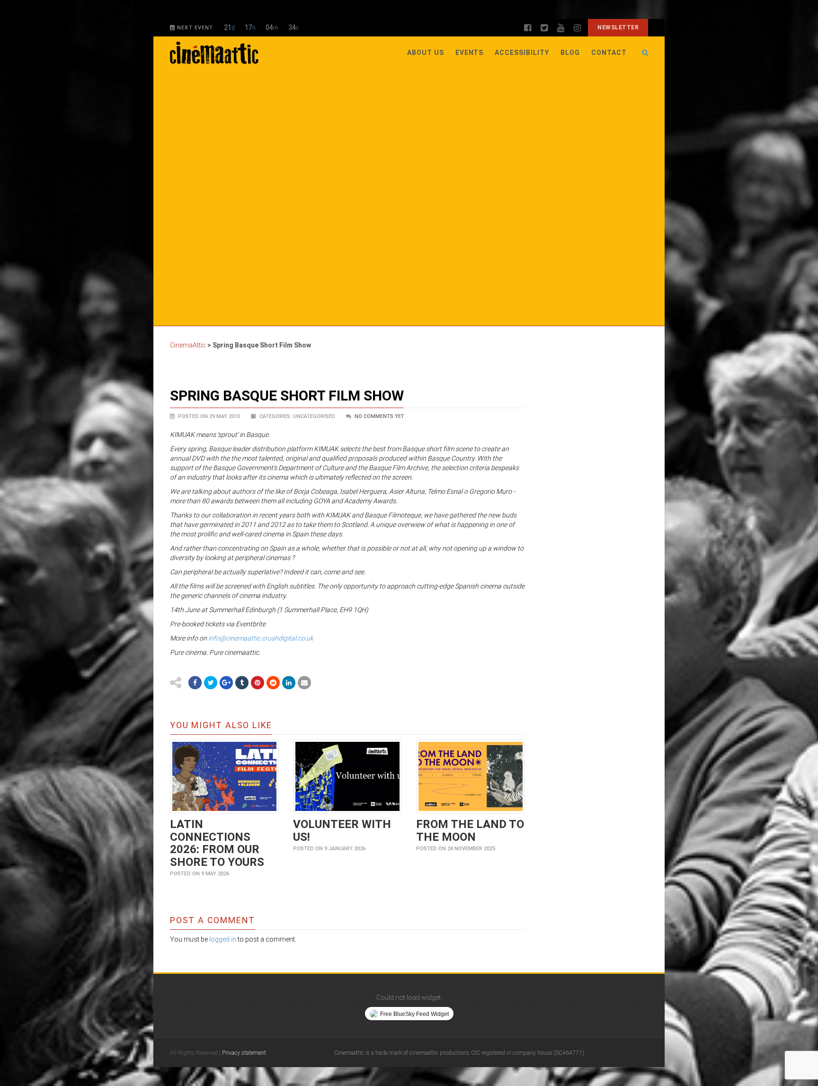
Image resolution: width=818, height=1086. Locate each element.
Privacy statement (244, 1053)
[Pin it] (257, 682)
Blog (570, 52)
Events (469, 52)
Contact (609, 52)
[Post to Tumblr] (242, 682)
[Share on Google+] (226, 682)
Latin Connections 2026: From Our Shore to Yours (217, 843)
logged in (222, 939)
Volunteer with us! (342, 830)
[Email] (304, 682)
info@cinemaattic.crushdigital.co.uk (260, 638)
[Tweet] (210, 682)
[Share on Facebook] (195, 682)
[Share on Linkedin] (288, 682)
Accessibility (522, 52)
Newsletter (618, 27)
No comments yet (379, 416)
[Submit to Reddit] (273, 682)
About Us (425, 52)
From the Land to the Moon (470, 830)
